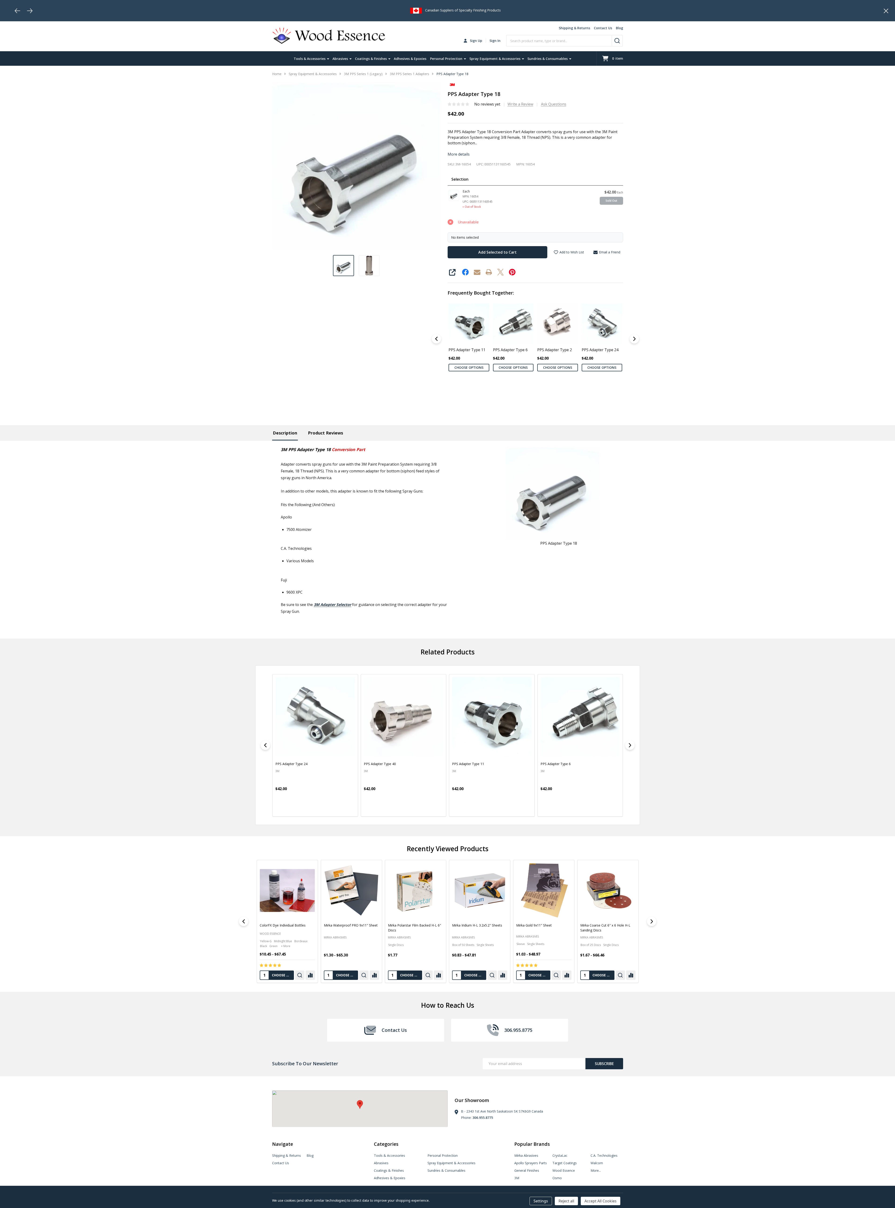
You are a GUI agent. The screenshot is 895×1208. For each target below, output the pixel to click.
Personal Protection (446, 58)
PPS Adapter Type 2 (554, 349)
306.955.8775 (482, 1117)
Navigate (282, 1144)
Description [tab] (285, 433)
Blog (619, 28)
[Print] (489, 272)
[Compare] (310, 975)
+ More (285, 946)
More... (596, 1170)
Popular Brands (532, 1144)
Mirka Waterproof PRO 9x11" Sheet (350, 925)
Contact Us (603, 28)
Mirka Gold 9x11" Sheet (534, 925)
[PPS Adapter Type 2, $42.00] (580, 717)
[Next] (29, 10)
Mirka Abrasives (335, 937)
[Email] (477, 272)
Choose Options (468, 367)
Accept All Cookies (600, 1201)
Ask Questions (553, 104)
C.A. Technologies (604, 1155)
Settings (540, 1201)
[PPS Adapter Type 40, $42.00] (315, 717)
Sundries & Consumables (547, 58)
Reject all (566, 1201)
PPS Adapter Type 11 (467, 349)
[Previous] (17, 10)
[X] (500, 272)
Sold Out (611, 201)
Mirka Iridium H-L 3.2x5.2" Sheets (477, 925)
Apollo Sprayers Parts (530, 1163)
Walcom (597, 1163)
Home (276, 74)
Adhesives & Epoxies (410, 58)
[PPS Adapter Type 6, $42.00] (492, 717)
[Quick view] (280, 808)
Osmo (557, 1178)
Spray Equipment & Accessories (494, 58)
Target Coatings (564, 1163)
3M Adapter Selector (332, 604)
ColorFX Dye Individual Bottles (283, 925)
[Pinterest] (512, 272)
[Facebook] (465, 272)
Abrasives (340, 58)
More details (459, 154)
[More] (328, 58)
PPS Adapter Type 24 (599, 349)
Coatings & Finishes (371, 58)
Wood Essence (270, 934)
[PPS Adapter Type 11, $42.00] (403, 717)
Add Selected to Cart (497, 252)
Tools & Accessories (309, 58)
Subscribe (604, 1063)
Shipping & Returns (574, 28)
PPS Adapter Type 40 (291, 763)
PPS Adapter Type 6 (510, 349)
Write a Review (520, 104)
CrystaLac (559, 1155)
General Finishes (526, 1170)
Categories (386, 1144)
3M (516, 1178)
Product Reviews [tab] (325, 433)
